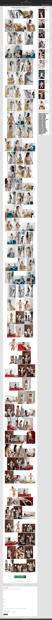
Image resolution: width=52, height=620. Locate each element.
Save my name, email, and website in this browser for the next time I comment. (15, 608)
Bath (47, 113)
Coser (14, 4)
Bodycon (44, 116)
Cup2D (26, 1)
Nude (40, 128)
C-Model (43, 119)
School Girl (41, 129)
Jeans (44, 124)
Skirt (45, 129)
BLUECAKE (40, 116)
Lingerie (40, 127)
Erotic (43, 122)
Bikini (40, 115)
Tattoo (45, 130)
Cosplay (40, 121)
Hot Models (22, 4)
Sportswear (41, 130)
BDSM (44, 114)
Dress (40, 122)
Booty (44, 117)
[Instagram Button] (44, 4)
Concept (7, 4)
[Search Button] (48, 4)
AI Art (26, 4)
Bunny (40, 118)
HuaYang (40, 124)
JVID (44, 125)
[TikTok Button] (46, 4)
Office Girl (44, 128)
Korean (22, 9)
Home (4, 4)
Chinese (40, 120)
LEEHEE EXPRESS (25, 9)
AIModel (43, 113)
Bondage (40, 117)
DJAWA (44, 121)
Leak (18, 4)
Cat (47, 119)
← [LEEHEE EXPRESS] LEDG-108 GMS (8, 584)
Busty (43, 118)
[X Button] (42, 4)
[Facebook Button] (43, 4)
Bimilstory (44, 115)
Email (4, 602)
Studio (11, 4)
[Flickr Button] (45, 4)
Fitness (44, 123)
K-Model (40, 126)
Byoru (40, 119)
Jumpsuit (40, 125)
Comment (4, 590)
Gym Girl (30, 4)
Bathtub (40, 114)
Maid (44, 127)
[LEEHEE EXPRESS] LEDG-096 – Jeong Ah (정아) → (30, 584)
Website (4, 605)
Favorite (40, 123)
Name (4, 599)
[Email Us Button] (47, 4)
